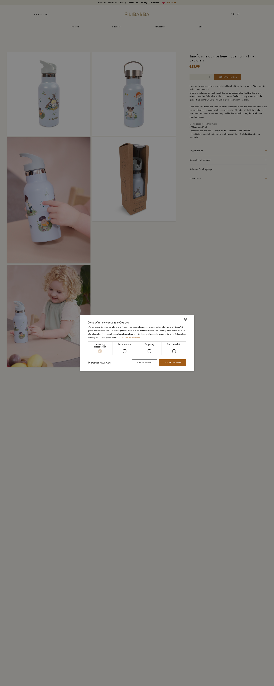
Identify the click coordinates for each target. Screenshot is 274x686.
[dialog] (137, 343)
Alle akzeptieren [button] (173, 362)
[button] (99, 362)
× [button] (189, 319)
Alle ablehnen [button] (144, 362)
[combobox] (185, 319)
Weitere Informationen (131, 337)
